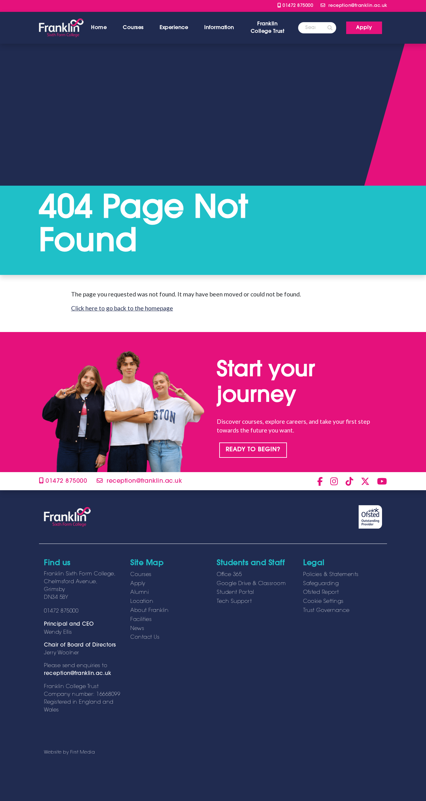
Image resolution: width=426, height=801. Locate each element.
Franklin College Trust (267, 28)
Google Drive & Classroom (251, 583)
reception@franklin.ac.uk (77, 673)
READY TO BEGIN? (253, 450)
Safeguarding (321, 583)
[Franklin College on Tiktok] (349, 481)
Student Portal (235, 592)
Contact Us (144, 637)
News (137, 628)
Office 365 (229, 574)
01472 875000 (297, 5)
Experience (174, 27)
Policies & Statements (331, 574)
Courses (133, 27)
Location (141, 601)
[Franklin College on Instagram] (334, 481)
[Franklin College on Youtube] (382, 481)
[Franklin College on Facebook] (320, 481)
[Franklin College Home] (61, 28)
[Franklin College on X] (365, 481)
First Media (82, 752)
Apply (137, 583)
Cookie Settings (323, 601)
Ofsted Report (321, 592)
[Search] (330, 27)
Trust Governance (326, 610)
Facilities (141, 619)
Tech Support (234, 601)
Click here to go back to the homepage (122, 308)
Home (99, 27)
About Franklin (149, 610)
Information (219, 27)
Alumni (139, 592)
